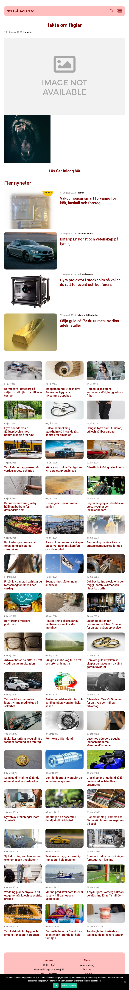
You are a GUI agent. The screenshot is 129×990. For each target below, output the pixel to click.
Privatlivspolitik (69, 985)
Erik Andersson (85, 274)
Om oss (87, 969)
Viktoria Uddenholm (88, 315)
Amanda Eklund (85, 233)
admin (27, 32)
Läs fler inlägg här (64, 171)
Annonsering (87, 965)
